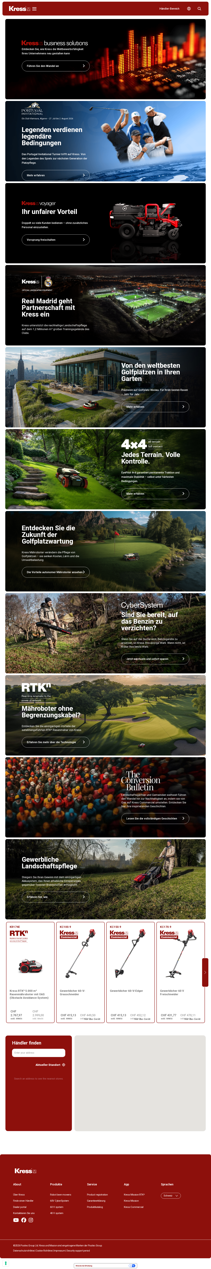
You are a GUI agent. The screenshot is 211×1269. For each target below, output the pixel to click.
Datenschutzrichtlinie (23, 1250)
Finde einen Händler (23, 1200)
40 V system (56, 1213)
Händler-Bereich (169, 8)
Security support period (78, 1250)
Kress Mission (131, 1200)
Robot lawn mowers (60, 1194)
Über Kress (19, 1194)
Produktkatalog (95, 1207)
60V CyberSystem (59, 1200)
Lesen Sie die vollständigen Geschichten (151, 818)
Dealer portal (19, 1207)
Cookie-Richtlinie (44, 1250)
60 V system (56, 1207)
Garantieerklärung (96, 1200)
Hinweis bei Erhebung (84, 1266)
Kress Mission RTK (134, 1194)
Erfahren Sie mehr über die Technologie (51, 742)
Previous (5, 972)
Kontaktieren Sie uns (24, 1213)
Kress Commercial (133, 1207)
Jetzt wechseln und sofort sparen (147, 659)
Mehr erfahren (135, 406)
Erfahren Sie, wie (37, 897)
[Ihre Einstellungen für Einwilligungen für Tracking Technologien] (6, 1263)
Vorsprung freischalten (41, 239)
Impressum (59, 1250)
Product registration (97, 1194)
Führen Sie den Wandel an (43, 66)
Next (205, 972)
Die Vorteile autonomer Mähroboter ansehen (55, 572)
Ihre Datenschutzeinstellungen (112, 1266)
